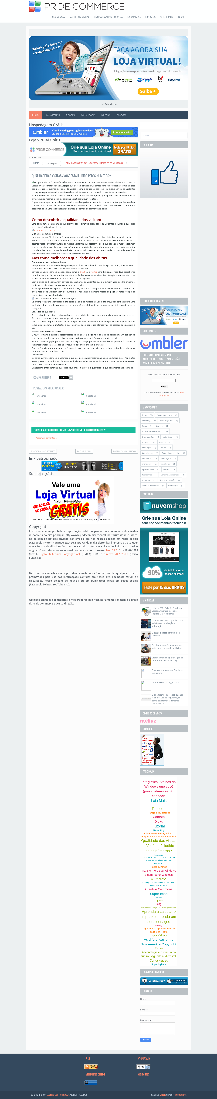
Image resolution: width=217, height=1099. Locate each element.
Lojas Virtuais (159, 935)
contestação (173, 485)
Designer (159, 426)
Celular (163, 447)
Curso (144, 426)
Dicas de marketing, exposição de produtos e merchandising (167, 659)
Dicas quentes (148, 437)
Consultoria (159, 898)
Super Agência (158, 964)
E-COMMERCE (134, 16)
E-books (159, 809)
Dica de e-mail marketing (152, 431)
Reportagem (166, 458)
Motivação (146, 447)
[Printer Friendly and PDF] (130, 378)
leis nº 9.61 (112, 550)
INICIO (181, 16)
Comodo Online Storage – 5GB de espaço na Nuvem (158, 908)
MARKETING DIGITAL (79, 16)
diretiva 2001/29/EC (116, 554)
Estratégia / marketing (171, 453)
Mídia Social (168, 437)
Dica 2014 (146, 480)
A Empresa (158, 879)
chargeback (146, 464)
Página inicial (84, 451)
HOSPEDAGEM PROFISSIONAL (108, 16)
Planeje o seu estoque (159, 812)
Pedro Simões (158, 866)
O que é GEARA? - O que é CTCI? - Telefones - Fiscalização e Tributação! (167, 623)
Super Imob (159, 894)
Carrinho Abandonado (170, 475)
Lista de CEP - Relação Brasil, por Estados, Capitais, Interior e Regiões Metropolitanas (167, 611)
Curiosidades (147, 453)
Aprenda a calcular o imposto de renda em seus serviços (159, 917)
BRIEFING (105, 115)
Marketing (146, 420)
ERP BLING (150, 16)
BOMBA (166, 469)
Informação (147, 458)
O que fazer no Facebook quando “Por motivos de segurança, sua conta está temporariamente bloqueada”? (167, 699)
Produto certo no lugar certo (165, 682)
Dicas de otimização (167, 480)
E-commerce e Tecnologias (58, 1094)
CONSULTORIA (88, 115)
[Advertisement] (164, 247)
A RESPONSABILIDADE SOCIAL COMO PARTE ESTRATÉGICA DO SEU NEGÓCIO (158, 861)
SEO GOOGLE (58, 16)
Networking (158, 830)
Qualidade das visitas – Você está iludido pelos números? (158, 846)
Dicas (144, 415)
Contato (159, 817)
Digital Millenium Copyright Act (60, 554)
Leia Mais (159, 801)
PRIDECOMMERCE (179, 1094)
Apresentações (148, 469)
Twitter (93, 271)
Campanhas (147, 475)
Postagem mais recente (43, 451)
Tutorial (159, 826)
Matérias (162, 442)
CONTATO (121, 115)
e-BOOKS (70, 115)
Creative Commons (158, 889)
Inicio (35, 115)
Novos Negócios (166, 420)
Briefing (158, 926)
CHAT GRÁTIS (166, 16)
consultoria (165, 464)
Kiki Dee (162, 1094)
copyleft (159, 900)
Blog (159, 904)
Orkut (82, 271)
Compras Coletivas (164, 415)
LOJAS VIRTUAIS (52, 115)
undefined (41, 395)
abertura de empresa (150, 485)
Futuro (159, 948)
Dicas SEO (146, 442)
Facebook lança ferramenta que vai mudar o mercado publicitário (167, 646)
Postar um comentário (46, 437)
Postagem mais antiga (124, 451)
